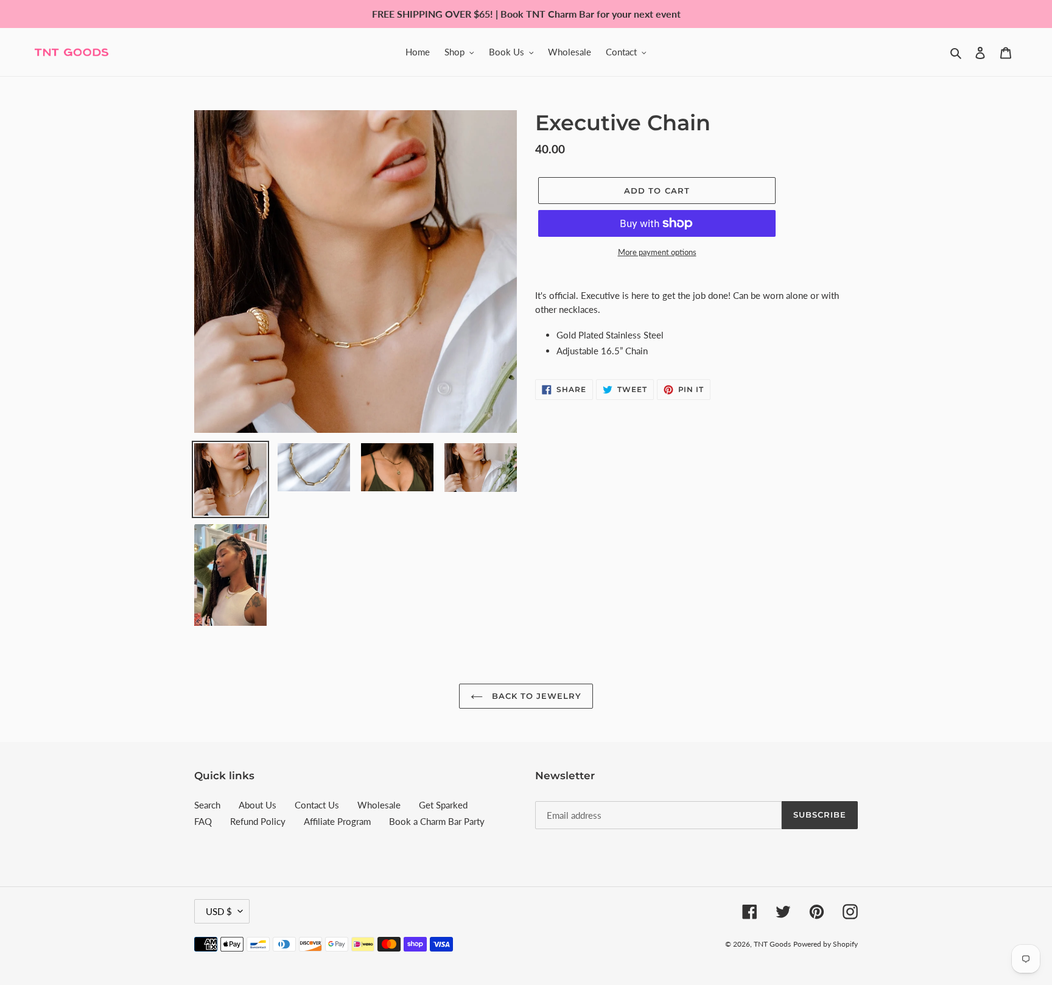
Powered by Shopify (825, 943)
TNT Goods (772, 943)
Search (207, 804)
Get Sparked (443, 804)
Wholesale (379, 804)
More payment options (657, 252)
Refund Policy (258, 821)
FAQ (203, 821)
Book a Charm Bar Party (437, 821)
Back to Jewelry (535, 696)
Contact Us (317, 804)
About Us (257, 804)
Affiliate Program (337, 821)
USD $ (219, 911)
